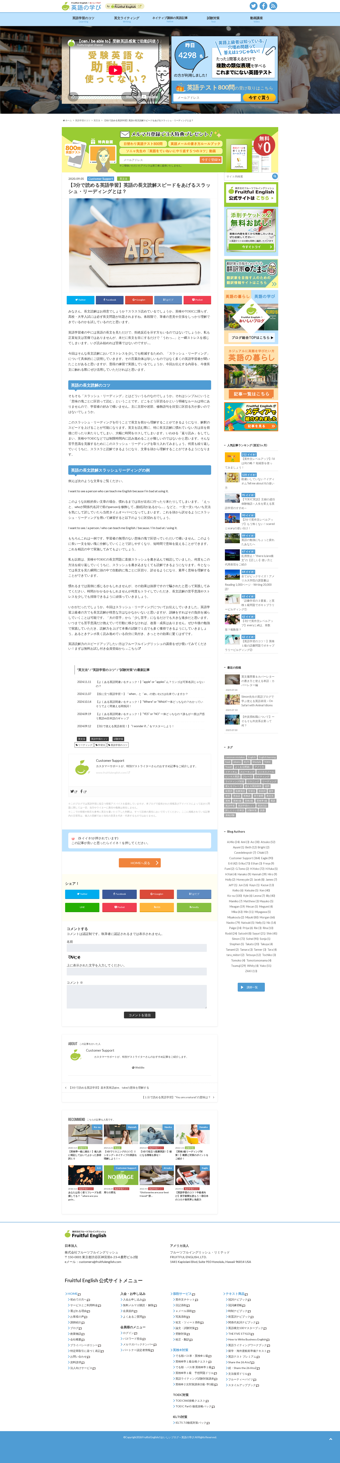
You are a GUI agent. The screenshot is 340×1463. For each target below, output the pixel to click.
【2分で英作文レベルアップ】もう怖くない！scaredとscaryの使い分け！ (249, 522)
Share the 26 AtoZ (239, 1362)
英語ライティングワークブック (247, 1345)
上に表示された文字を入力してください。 (97, 965)
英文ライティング (126, 19)
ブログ (74, 1328)
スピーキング (247, 771)
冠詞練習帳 (235, 1305)
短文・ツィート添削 (188, 1322)
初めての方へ (78, 1299)
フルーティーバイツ (240, 1379)
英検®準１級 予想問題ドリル (195, 1372)
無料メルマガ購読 (134, 1305)
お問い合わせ (78, 1356)
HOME (73, 1293)
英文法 (83, 669)
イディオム (231, 771)
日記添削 (181, 1305)
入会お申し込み (132, 1299)
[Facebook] (83, 791)
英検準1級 (262, 800)
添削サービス (182, 1293)
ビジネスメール (266, 771)
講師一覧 (252, 987)
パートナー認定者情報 (137, 1350)
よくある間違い (243, 766)
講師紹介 (75, 1322)
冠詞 (267, 786)
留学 (271, 791)
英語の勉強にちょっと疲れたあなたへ (257, 540)
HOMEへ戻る (140, 863)
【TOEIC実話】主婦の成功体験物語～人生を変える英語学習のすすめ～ (250, 501)
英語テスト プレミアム (242, 1356)
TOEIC (267, 761)
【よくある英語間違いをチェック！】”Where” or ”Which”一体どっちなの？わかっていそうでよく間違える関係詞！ (149, 704)
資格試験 (230, 815)
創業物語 (75, 1333)
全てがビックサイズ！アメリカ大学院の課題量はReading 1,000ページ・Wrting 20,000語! (249, 580)
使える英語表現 (253, 786)
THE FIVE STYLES (239, 1333)
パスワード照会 (132, 1338)
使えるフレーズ (233, 786)
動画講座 (256, 19)
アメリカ (259, 766)
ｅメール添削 (184, 1310)
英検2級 (249, 800)
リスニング (253, 781)
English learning (267, 757)
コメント (75, 982)
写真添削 (181, 1316)
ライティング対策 (234, 781)
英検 (227, 800)
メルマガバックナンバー (138, 1344)
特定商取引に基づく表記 (85, 1350)
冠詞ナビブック (238, 1299)
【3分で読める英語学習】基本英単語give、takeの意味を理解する (109, 1087)
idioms (237, 761)
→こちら (131, 648)
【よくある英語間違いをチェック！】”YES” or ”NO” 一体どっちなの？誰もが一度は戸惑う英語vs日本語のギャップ (150, 716)
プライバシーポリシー (84, 1345)
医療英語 (240, 791)
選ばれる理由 (78, 1310)
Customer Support (100, 1050)
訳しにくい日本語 (234, 810)
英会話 (236, 795)
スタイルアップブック (242, 1385)
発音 (227, 795)
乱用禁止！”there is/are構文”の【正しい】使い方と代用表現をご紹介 (249, 558)
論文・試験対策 (185, 1328)
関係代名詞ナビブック (242, 1322)
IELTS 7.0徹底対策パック (191, 1422)
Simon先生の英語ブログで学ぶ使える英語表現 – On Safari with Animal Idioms (250, 703)
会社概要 (75, 1339)
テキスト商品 (235, 1293)
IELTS (246, 761)
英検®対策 (180, 1350)
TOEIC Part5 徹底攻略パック (194, 1406)
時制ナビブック (238, 1310)
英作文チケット (185, 1299)
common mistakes (235, 757)
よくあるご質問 (132, 1316)
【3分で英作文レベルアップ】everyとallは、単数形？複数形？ (249, 623)
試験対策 (213, 19)
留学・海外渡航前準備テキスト (247, 1350)
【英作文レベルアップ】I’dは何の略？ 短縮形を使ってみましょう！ (249, 461)
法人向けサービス (81, 1368)
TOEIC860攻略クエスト (190, 1400)
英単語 (246, 795)
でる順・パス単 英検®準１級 (194, 1367)
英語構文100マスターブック (245, 1328)
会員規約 (128, 1310)
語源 (262, 810)
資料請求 (75, 1362)
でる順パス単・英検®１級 (192, 1355)
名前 (70, 941)
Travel (228, 766)
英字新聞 (258, 795)
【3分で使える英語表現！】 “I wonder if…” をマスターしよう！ (135, 726)
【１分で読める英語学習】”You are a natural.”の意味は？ (176, 1097)
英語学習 (230, 805)
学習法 (101, 745)
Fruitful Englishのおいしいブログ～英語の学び (168, 1437)
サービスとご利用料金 (84, 1305)
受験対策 (181, 1333)
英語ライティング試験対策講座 (195, 1378)
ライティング (262, 776)
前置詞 (228, 791)
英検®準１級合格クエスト (192, 1361)
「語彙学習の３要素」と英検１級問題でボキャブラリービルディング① (249, 603)
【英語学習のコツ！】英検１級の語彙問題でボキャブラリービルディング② (249, 643)
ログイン (128, 1333)
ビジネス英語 (232, 776)
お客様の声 (77, 1316)
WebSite (139, 1067)
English (252, 757)
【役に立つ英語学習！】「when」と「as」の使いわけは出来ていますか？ (142, 693)
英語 (273, 800)
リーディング (85, 745)
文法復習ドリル (238, 1373)
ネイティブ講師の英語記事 (170, 19)
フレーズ (247, 776)
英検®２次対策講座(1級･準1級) (195, 1384)
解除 (151, 1305)
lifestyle (257, 761)
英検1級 (237, 800)
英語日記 (262, 805)
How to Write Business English (247, 1339)
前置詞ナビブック (239, 1316)
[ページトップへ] (330, 1438)
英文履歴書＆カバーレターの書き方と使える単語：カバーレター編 (250, 683)
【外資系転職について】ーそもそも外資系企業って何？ (250, 723)
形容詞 (262, 791)
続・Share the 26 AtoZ (242, 1368)
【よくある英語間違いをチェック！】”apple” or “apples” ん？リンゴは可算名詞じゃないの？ (150, 684)
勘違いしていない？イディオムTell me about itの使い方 (249, 481)
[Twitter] (74, 791)
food (227, 761)
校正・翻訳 (182, 1339)
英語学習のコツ (83, 19)
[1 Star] (73, 838)
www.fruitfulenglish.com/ (111, 772)
